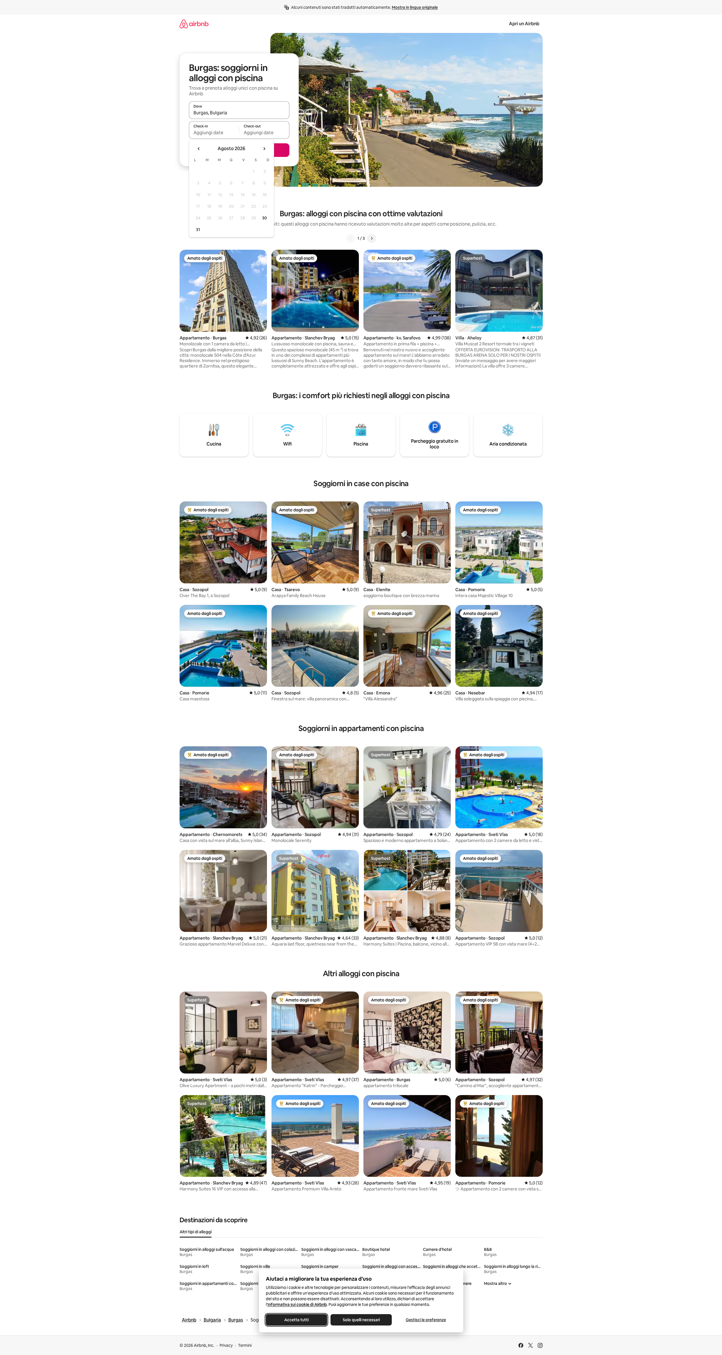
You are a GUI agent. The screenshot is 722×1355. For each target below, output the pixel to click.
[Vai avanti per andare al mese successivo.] (264, 148)
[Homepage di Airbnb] (194, 24)
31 (198, 229)
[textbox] (214, 132)
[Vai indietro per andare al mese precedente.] (199, 148)
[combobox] (239, 112)
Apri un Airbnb (524, 24)
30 (264, 217)
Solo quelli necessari (361, 1319)
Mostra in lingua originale (415, 7)
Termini (245, 1345)
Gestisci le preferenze (426, 1319)
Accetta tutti (296, 1319)
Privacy (226, 1345)
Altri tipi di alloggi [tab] (196, 1231)
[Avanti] (371, 238)
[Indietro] (350, 238)
